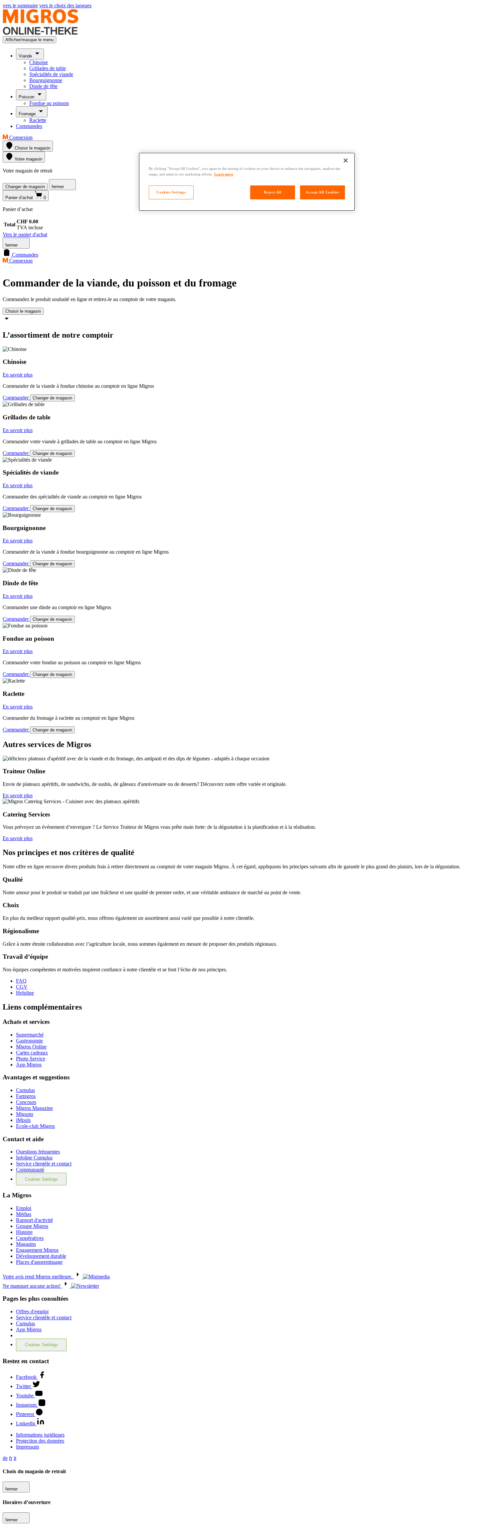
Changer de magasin (25, 186)
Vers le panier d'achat (25, 234)
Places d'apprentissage (39, 1262)
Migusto (24, 1114)
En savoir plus (18, 375)
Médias (23, 1214)
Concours (26, 1102)
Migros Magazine (34, 1108)
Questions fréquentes (38, 1151)
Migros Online (31, 1046)
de (5, 1458)
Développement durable (41, 1256)
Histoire (24, 1232)
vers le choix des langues (65, 5)
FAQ (21, 981)
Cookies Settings (41, 1179)
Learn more (223, 174)
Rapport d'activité (34, 1220)
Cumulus (25, 1090)
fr (10, 1458)
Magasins (26, 1244)
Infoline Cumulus (34, 1157)
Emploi (23, 1208)
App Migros (29, 1064)
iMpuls (23, 1120)
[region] (247, 182)
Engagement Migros (37, 1250)
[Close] (345, 160)
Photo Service (30, 1058)
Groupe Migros (32, 1226)
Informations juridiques (40, 1435)
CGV (22, 987)
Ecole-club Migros (35, 1126)
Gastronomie (29, 1040)
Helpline (25, 993)
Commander (16, 397)
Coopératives (30, 1238)
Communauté (30, 1169)
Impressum (27, 1447)
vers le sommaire (20, 5)
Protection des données (40, 1441)
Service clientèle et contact (44, 1163)
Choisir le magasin (23, 311)
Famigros (26, 1096)
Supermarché (30, 1034)
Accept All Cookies (322, 192)
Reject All (272, 192)
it (15, 1458)
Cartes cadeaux (32, 1052)
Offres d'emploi (32, 1311)
